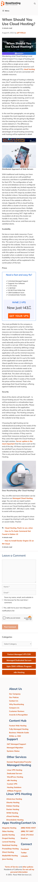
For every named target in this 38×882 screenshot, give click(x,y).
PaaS (19, 528)
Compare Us (14, 708)
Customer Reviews (16, 711)
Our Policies (14, 697)
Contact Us (13, 701)
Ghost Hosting (8, 852)
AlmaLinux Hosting (14, 799)
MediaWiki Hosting (10, 855)
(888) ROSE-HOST (28, 828)
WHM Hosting (12, 813)
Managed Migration (15, 747)
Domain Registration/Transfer (19, 762)
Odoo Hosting (7, 831)
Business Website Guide (19, 732)
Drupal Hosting (8, 838)
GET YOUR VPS (19, 315)
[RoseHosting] (10, 3)
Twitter (24, 853)
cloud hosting (29, 69)
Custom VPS (12, 784)
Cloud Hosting (10, 528)
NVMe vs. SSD (15, 736)
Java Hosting (7, 859)
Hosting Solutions (14, 787)
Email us (24, 838)
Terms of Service (12, 867)
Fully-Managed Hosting (18, 729)
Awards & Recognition (18, 715)
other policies (27, 867)
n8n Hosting (12, 780)
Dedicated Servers (14, 773)
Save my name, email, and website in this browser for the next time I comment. (18, 600)
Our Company (14, 694)
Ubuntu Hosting (12, 802)
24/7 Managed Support (16, 744)
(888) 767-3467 (27, 831)
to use (24, 528)
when (30, 528)
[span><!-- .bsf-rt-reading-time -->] (19, 142)
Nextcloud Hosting (9, 845)
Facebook (25, 849)
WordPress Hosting (15, 777)
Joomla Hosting (8, 835)
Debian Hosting (12, 806)
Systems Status (13, 751)
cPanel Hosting (12, 816)
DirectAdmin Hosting (15, 820)
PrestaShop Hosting (10, 849)
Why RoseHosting (16, 704)
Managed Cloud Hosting (23, 498)
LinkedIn (24, 856)
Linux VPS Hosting (14, 770)
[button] (35, 3)
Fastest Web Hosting (17, 726)
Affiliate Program (14, 791)
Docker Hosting (12, 809)
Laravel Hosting (8, 842)
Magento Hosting (9, 828)
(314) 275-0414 (27, 835)
